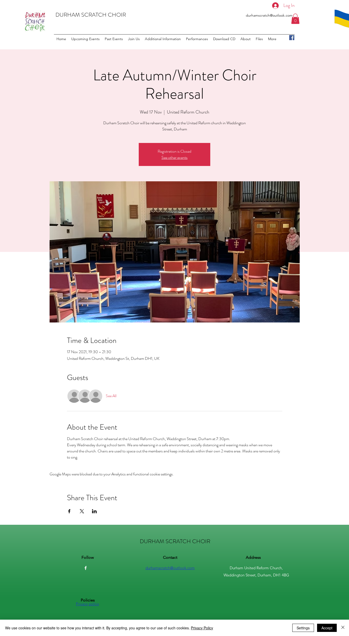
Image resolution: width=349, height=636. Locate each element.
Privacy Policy (202, 627)
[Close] (343, 628)
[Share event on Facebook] (69, 511)
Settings (303, 627)
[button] (295, 19)
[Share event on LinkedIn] (94, 511)
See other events (174, 157)
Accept (326, 627)
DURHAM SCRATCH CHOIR (90, 15)
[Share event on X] (81, 511)
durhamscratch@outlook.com (269, 15)
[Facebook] (291, 37)
